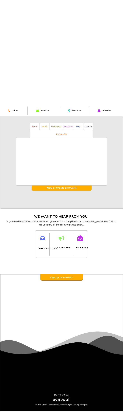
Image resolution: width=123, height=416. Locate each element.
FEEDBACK (61, 247)
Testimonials (61, 134)
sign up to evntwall (61, 277)
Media (45, 126)
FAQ (78, 126)
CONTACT (80, 247)
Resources (68, 126)
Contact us (88, 126)
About (34, 126)
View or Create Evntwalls (61, 187)
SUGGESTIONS (42, 248)
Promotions (56, 126)
